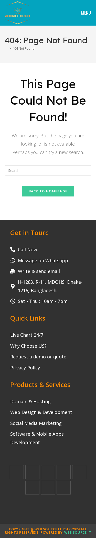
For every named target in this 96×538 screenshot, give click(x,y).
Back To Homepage (48, 191)
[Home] (6, 48)
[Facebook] (32, 472)
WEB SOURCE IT (77, 532)
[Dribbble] (32, 488)
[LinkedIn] (64, 472)
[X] (17, 472)
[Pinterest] (79, 472)
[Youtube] (64, 488)
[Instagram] (48, 472)
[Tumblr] (48, 488)
